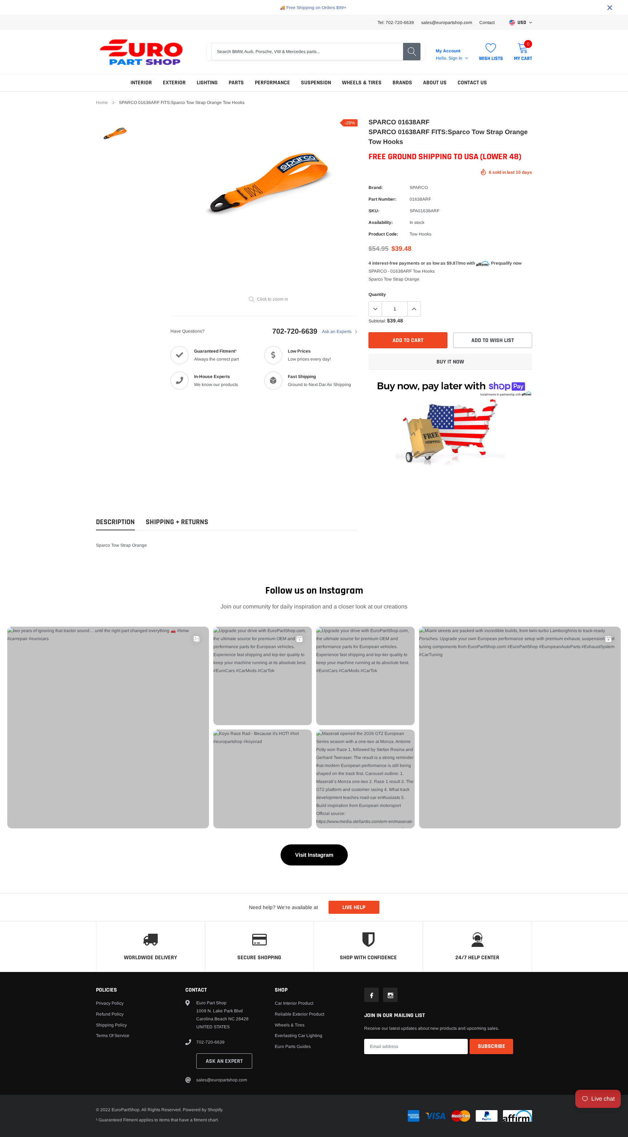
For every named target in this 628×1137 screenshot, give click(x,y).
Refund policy (110, 1014)
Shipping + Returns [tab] (177, 522)
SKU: (374, 210)
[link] (115, 132)
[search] (411, 51)
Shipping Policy (111, 1025)
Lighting (207, 83)
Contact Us (472, 83)
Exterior (174, 83)
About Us (435, 83)
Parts (236, 83)
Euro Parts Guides (293, 1046)
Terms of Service (112, 1035)
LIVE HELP (353, 907)
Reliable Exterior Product (299, 1014)
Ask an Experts (337, 331)
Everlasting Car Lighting (298, 1035)
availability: (381, 222)
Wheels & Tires (362, 83)
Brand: (376, 187)
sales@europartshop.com (446, 22)
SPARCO (419, 187)
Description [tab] (115, 522)
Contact (487, 22)
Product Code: (383, 234)
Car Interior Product (294, 1003)
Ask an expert (224, 1061)
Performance (272, 83)
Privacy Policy (110, 1003)
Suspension (316, 83)
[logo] (141, 52)
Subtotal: (377, 321)
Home (102, 102)
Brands (402, 83)
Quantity (377, 294)
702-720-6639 (294, 331)
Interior (141, 83)
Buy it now (450, 362)
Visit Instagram (314, 855)
